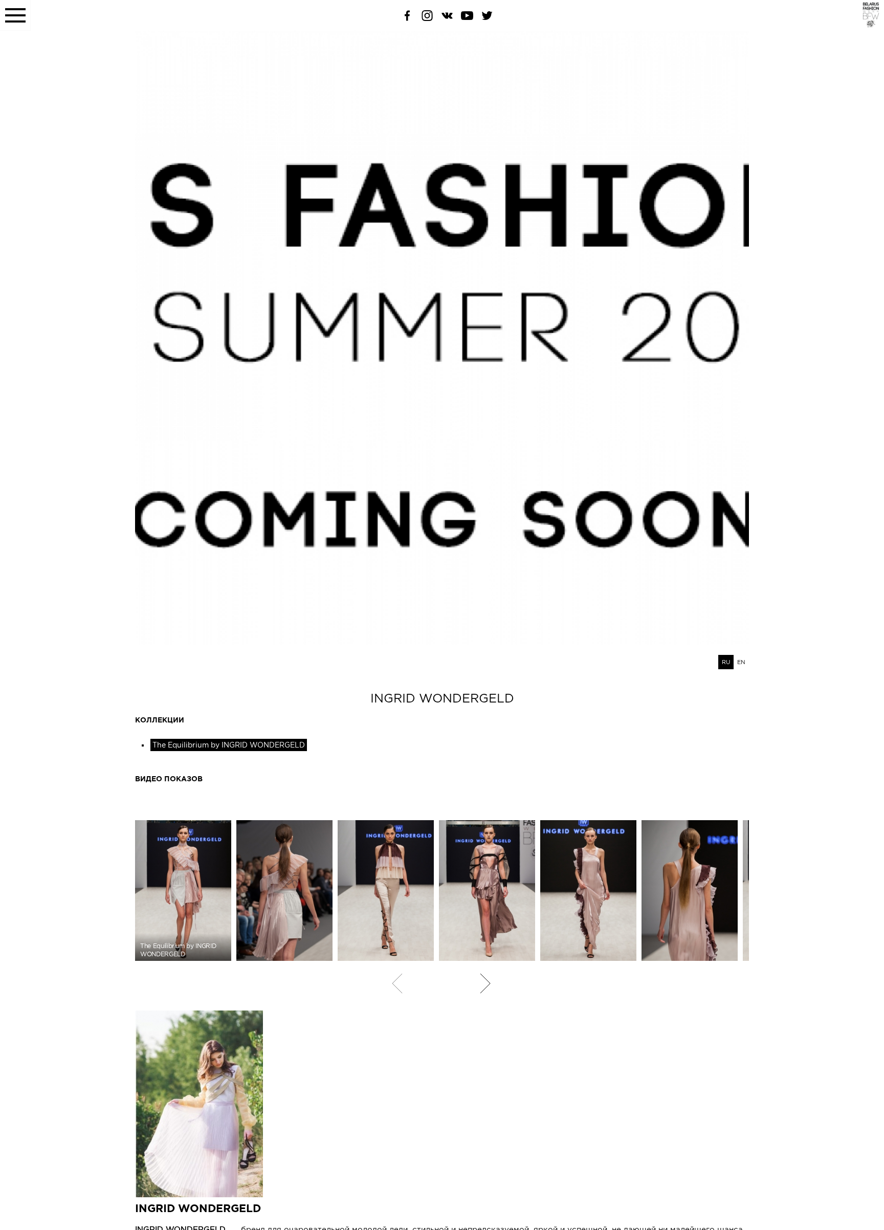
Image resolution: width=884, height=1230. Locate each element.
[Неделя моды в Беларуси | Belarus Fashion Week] (865, 25)
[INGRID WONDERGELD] (442, 1104)
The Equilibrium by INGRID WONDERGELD (228, 745)
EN (741, 662)
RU (726, 662)
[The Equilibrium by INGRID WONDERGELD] (284, 890)
